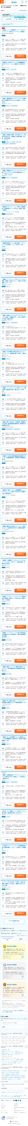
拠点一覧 (3, 1105)
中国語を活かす (17, 1075)
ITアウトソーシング (20, 1092)
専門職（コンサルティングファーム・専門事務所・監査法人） (13, 1059)
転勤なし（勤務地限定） (6, 1074)
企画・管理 (7, 1049)
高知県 (3, 1085)
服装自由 (13, 1074)
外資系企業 (10, 1070)
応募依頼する (20, 56)
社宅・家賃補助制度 (5, 1075)
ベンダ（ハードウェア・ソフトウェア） (9, 1090)
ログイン (5, 2)
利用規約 (16, 1105)
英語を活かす (12, 1072)
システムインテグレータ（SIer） (9, 1022)
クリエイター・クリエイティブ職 (8, 1061)
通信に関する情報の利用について (20, 1108)
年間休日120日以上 (16, 1070)
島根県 (6, 1084)
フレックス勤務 (23, 1070)
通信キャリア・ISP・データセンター (9, 1092)
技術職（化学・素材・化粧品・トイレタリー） (10, 1054)
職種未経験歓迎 (18, 1077)
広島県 (13, 1084)
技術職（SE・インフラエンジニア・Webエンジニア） (12, 1051)
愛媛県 (23, 1084)
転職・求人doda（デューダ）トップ (7, 1095)
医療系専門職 (4, 1064)
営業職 (3, 1049)
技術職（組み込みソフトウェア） (8, 1053)
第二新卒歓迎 (4, 1070)
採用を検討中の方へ (18, 1110)
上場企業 (11, 1075)
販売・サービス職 (18, 1061)
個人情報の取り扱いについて (12, 1117)
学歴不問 (17, 1072)
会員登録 (2, 2)
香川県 (19, 1084)
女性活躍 (17, 1074)
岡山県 (10, 1084)
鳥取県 (3, 1084)
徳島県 (3, 1027)
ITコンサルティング (21, 1090)
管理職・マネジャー (5, 1072)
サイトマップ (4, 1110)
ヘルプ (2, 1104)
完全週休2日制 (11, 1077)
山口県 (16, 1084)
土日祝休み (23, 1077)
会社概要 (16, 1104)
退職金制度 (23, 1075)
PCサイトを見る (4, 1112)
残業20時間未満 (5, 1077)
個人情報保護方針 (10, 1118)
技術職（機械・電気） (19, 1053)
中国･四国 (16, 1095)
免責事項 (3, 1107)
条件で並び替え (23, 10)
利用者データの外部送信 (19, 1112)
